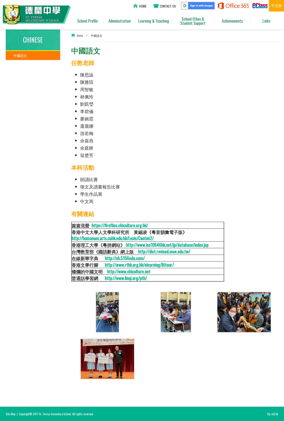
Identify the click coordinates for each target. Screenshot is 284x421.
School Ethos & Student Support (192, 21)
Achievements (232, 21)
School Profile (87, 21)
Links (266, 21)
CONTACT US (168, 6)
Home (80, 35)
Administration (119, 21)
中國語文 (20, 55)
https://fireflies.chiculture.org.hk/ (119, 225)
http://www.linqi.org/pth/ (126, 278)
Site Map (11, 414)
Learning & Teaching (153, 21)
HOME (142, 6)
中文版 (276, 5)
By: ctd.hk (272, 414)
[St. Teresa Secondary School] (37, 22)
